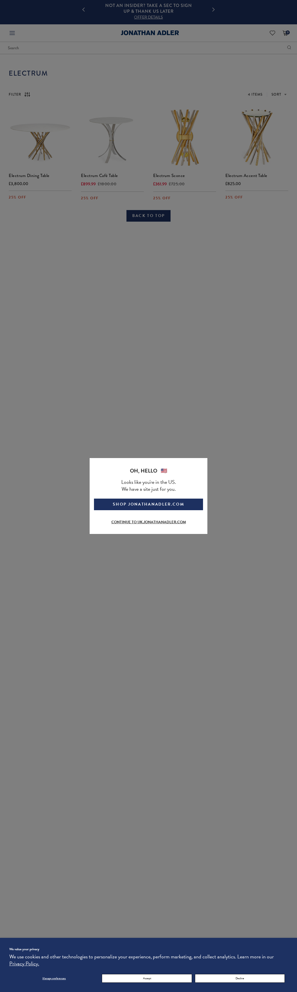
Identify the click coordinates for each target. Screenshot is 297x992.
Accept (147, 978)
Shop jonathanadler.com (148, 504)
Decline (240, 978)
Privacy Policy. (24, 963)
